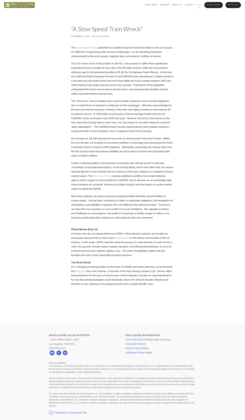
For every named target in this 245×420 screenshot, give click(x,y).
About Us (177, 5)
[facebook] (58, 352)
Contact (189, 5)
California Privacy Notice (139, 352)
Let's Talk (233, 5)
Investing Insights (101, 36)
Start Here (151, 5)
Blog (199, 5)
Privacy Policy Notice (137, 348)
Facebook (103, 306)
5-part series (122, 238)
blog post (81, 271)
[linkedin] (65, 352)
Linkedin (141, 306)
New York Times (102, 176)
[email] (52, 352)
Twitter (122, 306)
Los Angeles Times (86, 47)
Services (165, 5)
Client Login (213, 5)
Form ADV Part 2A (136, 344)
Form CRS (131, 339)
